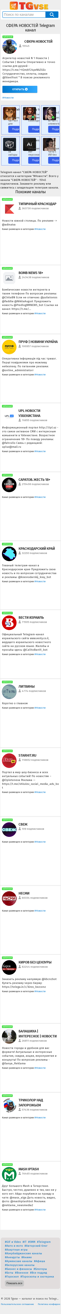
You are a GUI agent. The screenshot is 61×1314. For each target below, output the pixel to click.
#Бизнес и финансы (18, 1269)
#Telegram (44, 1242)
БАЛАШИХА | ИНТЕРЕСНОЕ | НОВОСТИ (37, 1033)
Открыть (18, 89)
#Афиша (39, 1261)
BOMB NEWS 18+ (30, 273)
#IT (24, 1242)
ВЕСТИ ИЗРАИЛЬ (31, 617)
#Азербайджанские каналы (23, 1253)
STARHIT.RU (27, 755)
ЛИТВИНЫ (26, 686)
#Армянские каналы (18, 1261)
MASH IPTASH (28, 1169)
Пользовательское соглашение (17, 1304)
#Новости (8, 97)
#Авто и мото (14, 1245)
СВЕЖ (22, 824)
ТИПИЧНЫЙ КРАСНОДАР (37, 204)
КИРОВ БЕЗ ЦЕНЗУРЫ (34, 962)
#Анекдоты (12, 1257)
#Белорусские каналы (20, 1265)
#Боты (9, 1272)
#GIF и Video (13, 1242)
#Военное (21, 1272)
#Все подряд (38, 1272)
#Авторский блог (36, 1245)
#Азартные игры (16, 1249)
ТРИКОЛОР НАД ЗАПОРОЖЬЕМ (30, 1102)
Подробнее (19, 129)
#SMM (31, 1242)
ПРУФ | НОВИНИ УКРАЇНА (38, 342)
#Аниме (26, 1257)
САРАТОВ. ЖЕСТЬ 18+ (34, 479)
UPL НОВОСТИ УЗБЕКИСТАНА (29, 413)
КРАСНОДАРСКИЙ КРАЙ (36, 548)
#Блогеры (40, 1269)
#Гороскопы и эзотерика (37, 1276)
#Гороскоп (12, 1276)
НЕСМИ (23, 893)
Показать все (14, 1283)
